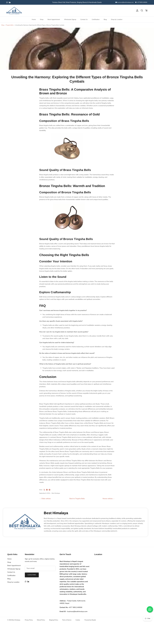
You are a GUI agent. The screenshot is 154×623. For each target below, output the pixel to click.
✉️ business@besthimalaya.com (124, 2)
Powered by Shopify (90, 620)
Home (34, 19)
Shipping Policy (53, 620)
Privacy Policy (29, 620)
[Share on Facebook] (47, 490)
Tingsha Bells (10, 25)
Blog (105, 19)
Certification (96, 19)
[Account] (136, 10)
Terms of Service (66, 620)
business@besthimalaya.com (77, 611)
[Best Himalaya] (14, 10)
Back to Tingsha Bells (77, 498)
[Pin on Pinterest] (49, 490)
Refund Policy (41, 620)
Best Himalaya (56, 513)
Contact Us (84, 19)
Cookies (78, 620)
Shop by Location (116, 19)
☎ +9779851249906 (141, 2)
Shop (41, 19)
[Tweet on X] (44, 490)
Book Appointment (54, 19)
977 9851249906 (75, 607)
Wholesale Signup (70, 19)
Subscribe (32, 575)
